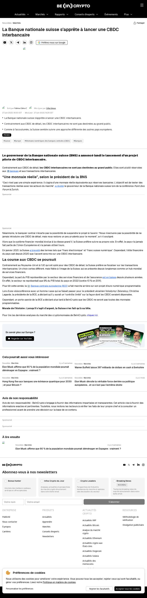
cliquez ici (92, 315)
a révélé (59, 186)
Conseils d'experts (50, 531)
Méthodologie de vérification (131, 518)
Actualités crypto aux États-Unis (92, 544)
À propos (6, 526)
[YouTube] (4, 42)
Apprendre (47, 521)
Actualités (47, 516)
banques (14, 171)
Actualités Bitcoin (91, 525)
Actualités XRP (89, 520)
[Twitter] (11, 42)
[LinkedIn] (24, 42)
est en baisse (109, 277)
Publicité (6, 516)
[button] (19, 487)
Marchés (17, 23)
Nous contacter (9, 521)
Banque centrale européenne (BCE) (49, 285)
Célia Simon (51, 108)
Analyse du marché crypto (91, 532)
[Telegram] (18, 42)
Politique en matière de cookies (59, 582)
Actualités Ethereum (92, 538)
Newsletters (48, 536)
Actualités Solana (91, 556)
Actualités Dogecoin (92, 551)
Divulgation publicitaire (133, 525)
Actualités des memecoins (89, 562)
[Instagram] (31, 42)
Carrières (6, 531)
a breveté (35, 250)
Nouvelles (7, 23)
